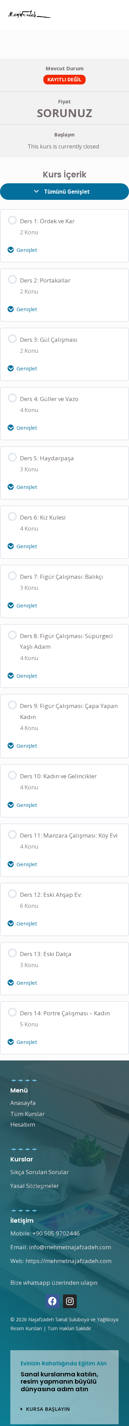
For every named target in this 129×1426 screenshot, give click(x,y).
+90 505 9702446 (56, 1233)
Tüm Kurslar (27, 1114)
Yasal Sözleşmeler (34, 1186)
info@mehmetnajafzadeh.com (70, 1247)
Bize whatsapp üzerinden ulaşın (53, 1282)
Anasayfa (23, 1103)
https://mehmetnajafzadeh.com (68, 1261)
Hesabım (22, 1124)
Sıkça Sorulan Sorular (39, 1172)
